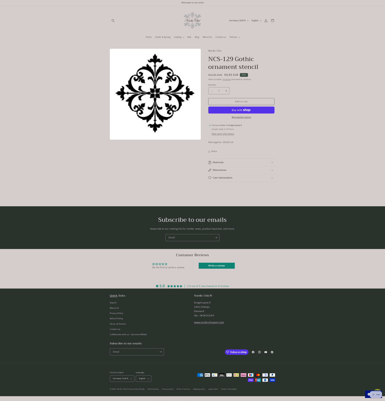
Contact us (115, 329)
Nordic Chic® (122, 389)
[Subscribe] (216, 237)
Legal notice (213, 389)
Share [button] (214, 151)
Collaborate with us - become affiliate (128, 334)
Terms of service (183, 389)
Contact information (229, 389)
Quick (114, 295)
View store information (223, 134)
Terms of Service (118, 324)
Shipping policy (199, 389)
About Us (114, 308)
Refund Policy (116, 318)
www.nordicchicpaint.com (209, 322)
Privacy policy (168, 389)
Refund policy (153, 389)
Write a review (216, 265)
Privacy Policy (116, 313)
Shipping (226, 79)
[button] (113, 20)
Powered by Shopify (136, 389)
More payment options (241, 117)
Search (113, 302)
